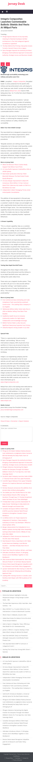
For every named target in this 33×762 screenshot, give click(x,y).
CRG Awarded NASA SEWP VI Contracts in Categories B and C (15, 645)
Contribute (17, 758)
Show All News (5, 421)
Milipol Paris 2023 (15, 91)
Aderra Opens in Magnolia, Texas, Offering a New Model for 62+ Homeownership (16, 625)
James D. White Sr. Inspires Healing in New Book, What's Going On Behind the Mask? (16, 631)
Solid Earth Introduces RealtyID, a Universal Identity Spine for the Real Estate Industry (16, 695)
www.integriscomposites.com (10, 382)
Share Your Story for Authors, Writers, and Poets (17, 550)
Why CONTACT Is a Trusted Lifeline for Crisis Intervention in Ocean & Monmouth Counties (16, 610)
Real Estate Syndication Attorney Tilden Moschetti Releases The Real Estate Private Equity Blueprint (15, 176)
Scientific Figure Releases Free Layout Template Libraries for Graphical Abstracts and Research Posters (17, 483)
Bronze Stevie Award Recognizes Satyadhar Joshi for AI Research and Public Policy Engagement (16, 742)
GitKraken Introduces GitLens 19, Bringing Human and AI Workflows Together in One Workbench (15, 555)
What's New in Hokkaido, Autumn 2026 (14, 615)
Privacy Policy (9, 758)
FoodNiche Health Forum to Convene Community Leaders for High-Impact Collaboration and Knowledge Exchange (14, 318)
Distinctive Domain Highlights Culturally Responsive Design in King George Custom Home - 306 (16, 597)
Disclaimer (14, 421)
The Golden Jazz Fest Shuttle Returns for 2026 (16, 492)
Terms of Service (17, 760)
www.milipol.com (6, 400)
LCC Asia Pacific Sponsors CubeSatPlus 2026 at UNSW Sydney (17, 662)
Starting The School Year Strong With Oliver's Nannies (16, 651)
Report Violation (24, 421)
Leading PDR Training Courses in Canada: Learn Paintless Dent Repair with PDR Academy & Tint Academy (17, 578)
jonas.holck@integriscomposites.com (12, 410)
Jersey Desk (16, 4)
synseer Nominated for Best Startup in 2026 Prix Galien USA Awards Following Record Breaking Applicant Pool (17, 571)
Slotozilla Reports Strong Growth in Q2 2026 (15, 327)
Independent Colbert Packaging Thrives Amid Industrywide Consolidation (16, 679)
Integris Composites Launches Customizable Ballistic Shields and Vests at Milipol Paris (15, 23)
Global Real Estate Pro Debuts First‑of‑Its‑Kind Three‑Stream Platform (17, 619)
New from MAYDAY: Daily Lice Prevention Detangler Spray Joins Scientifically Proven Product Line (15, 638)
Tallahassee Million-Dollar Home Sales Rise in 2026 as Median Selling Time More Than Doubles (16, 311)
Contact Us (25, 758)
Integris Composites (19, 81)
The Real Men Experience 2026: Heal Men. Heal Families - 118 (17, 604)
